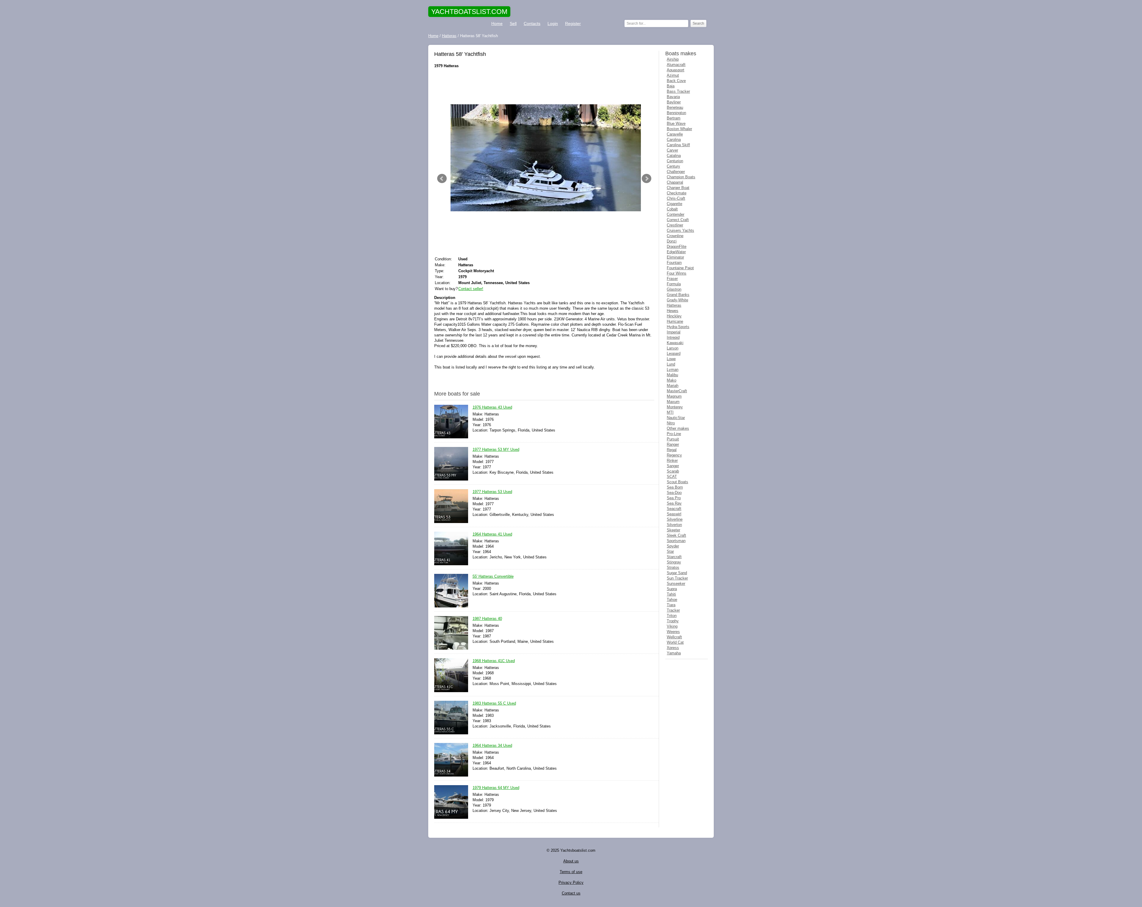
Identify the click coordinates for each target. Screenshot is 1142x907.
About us (571, 861)
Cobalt (672, 209)
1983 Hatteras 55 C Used (494, 703)
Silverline (675, 519)
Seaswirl (674, 514)
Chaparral (675, 182)
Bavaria (673, 97)
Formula (674, 284)
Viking (672, 626)
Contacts (532, 23)
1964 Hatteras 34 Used (492, 745)
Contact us (571, 893)
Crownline (675, 236)
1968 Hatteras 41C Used (494, 661)
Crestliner (675, 225)
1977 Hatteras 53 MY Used (496, 449)
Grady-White (677, 300)
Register (573, 23)
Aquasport (675, 70)
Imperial (673, 332)
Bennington (676, 113)
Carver (672, 150)
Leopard (673, 353)
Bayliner (674, 102)
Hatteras (674, 305)
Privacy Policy (571, 882)
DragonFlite (676, 246)
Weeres (673, 631)
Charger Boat (678, 187)
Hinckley (674, 316)
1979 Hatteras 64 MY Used (496, 787)
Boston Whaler (679, 129)
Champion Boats (681, 177)
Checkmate (676, 193)
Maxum (673, 401)
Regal (672, 450)
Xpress (673, 647)
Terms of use (571, 872)
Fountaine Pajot (680, 268)
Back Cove (676, 80)
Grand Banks (678, 294)
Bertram (673, 118)
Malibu (672, 375)
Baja (670, 86)
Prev (442, 178)
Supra (672, 589)
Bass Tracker (678, 91)
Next (646, 178)
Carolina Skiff (678, 145)
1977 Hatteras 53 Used (492, 491)
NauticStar (676, 417)
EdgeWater (676, 252)
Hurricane (675, 321)
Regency (674, 455)
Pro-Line (674, 434)
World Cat (675, 642)
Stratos (673, 567)
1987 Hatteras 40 (487, 618)
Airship (673, 59)
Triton (672, 615)
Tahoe (672, 599)
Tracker (673, 610)
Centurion (675, 161)
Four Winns (676, 273)
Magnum (674, 396)
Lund (671, 364)
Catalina (674, 155)
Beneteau (675, 107)
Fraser (672, 278)
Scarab (673, 471)
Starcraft (674, 557)
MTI (670, 412)
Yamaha (674, 653)
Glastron (674, 289)
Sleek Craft (676, 535)
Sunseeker (676, 583)
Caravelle (675, 134)
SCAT (672, 476)
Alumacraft (676, 64)
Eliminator (675, 257)
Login (553, 23)
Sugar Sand (677, 573)
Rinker (672, 460)
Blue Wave (676, 123)
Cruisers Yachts (680, 230)
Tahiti (671, 594)
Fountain (674, 262)
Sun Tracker (677, 578)
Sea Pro (674, 498)
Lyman (672, 369)
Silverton (674, 524)
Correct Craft (678, 220)
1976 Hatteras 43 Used (492, 407)
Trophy (673, 621)
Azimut (673, 75)
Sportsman (676, 540)
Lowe (671, 359)
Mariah (672, 385)
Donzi (672, 241)
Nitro (671, 423)
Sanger (673, 466)
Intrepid (673, 337)
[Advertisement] (544, 86)
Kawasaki (675, 343)
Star (670, 551)
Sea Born (675, 487)
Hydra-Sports (678, 327)
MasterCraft (677, 391)
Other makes (678, 428)
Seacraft (674, 508)
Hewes (672, 310)
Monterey (675, 407)
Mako (671, 380)
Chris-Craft (676, 198)
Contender (675, 214)
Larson (672, 348)
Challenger (676, 171)
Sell (513, 23)
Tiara (671, 605)
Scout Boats (677, 482)
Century (673, 166)
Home (497, 23)
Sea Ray (674, 503)
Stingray (674, 562)
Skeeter (673, 530)
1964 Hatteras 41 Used (492, 534)
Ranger (673, 444)
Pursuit (673, 439)
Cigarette (674, 203)
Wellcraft (674, 637)
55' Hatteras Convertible (493, 576)
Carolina (674, 139)
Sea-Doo (674, 492)
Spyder (673, 546)
